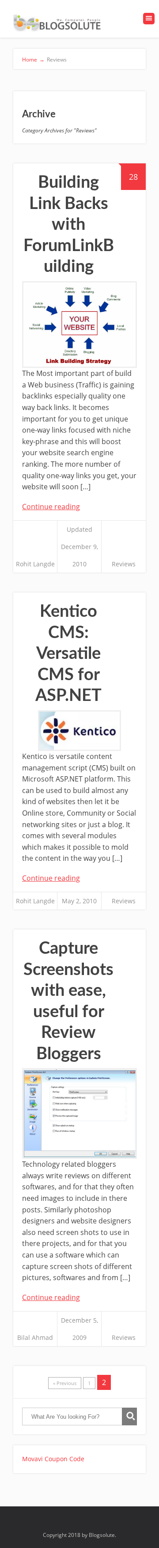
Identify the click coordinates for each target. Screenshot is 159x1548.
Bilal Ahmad (35, 1337)
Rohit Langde (35, 564)
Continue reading (51, 506)
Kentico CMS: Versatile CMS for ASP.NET (68, 653)
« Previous (64, 1383)
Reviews (124, 564)
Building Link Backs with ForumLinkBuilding (68, 224)
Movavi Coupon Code (53, 1459)
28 (133, 176)
